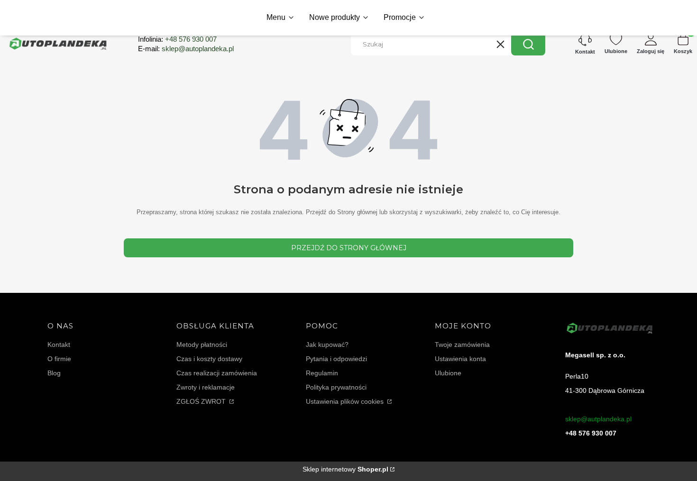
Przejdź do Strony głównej (348, 248)
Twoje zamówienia (462, 344)
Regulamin (322, 373)
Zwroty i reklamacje (205, 387)
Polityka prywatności (336, 387)
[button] (528, 44)
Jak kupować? (327, 344)
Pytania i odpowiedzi (336, 359)
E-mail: (186, 49)
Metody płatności (201, 344)
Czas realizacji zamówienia (216, 373)
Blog (54, 373)
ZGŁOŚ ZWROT (202, 401)
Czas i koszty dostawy (209, 359)
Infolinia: (177, 39)
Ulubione (448, 373)
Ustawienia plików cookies (345, 401)
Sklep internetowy (345, 469)
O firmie (59, 359)
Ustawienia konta (460, 359)
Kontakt (58, 344)
